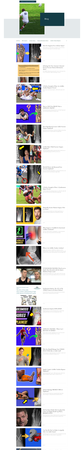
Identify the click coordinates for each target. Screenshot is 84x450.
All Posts (18, 40)
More (51, 40)
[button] (66, 40)
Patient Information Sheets (42, 40)
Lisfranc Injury (32, 40)
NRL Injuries (24, 40)
